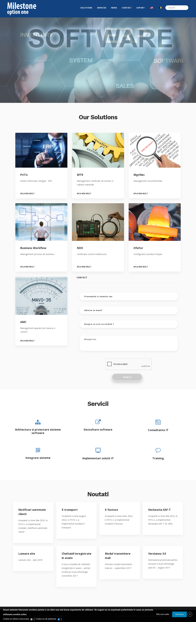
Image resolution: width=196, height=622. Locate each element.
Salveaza (179, 614)
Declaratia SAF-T (159, 509)
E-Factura (111, 509)
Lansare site (26, 553)
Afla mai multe (162, 614)
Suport (140, 7)
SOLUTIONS (86, 7)
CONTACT (127, 7)
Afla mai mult (27, 193)
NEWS (114, 7)
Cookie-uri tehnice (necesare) (16, 619)
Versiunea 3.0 (157, 553)
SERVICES (101, 7)
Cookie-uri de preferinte (46, 619)
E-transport (70, 509)
